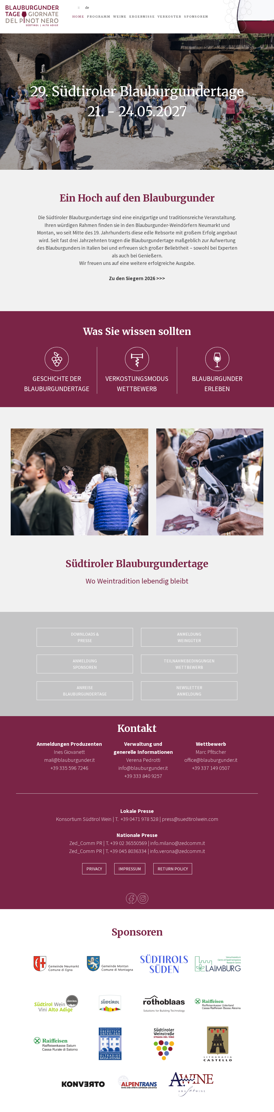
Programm (99, 16)
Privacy (94, 868)
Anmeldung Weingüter (189, 637)
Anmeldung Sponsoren (85, 664)
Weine (120, 16)
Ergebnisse (142, 16)
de (87, 8)
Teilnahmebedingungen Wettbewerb (189, 664)
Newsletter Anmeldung (189, 691)
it (79, 8)
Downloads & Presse (85, 637)
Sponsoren (196, 16)
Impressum (130, 868)
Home (78, 16)
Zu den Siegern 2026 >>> (137, 278)
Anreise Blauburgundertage (85, 691)
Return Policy (173, 868)
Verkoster (169, 16)
